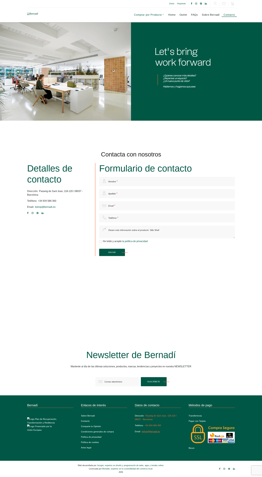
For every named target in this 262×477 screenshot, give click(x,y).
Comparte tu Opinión (91, 426)
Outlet (183, 14)
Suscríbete (153, 382)
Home (171, 14)
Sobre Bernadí (211, 14)
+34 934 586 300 (47, 201)
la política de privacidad (135, 241)
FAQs (194, 14)
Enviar (112, 252)
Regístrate (181, 4)
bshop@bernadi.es (45, 207)
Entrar (171, 4)
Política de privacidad (91, 437)
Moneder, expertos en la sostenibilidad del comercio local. (127, 469)
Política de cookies (90, 442)
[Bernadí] (40, 15)
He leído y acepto (125, 241)
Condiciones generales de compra (97, 431)
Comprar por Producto (148, 14)
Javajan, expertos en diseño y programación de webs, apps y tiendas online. (130, 465)
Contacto (229, 14)
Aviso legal (86, 447)
